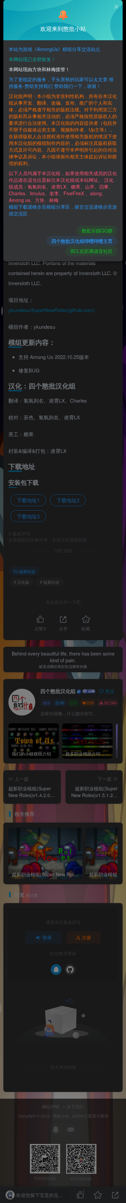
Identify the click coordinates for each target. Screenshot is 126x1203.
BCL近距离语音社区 (92, 251)
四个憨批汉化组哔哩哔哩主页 (82, 241)
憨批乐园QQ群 (97, 230)
